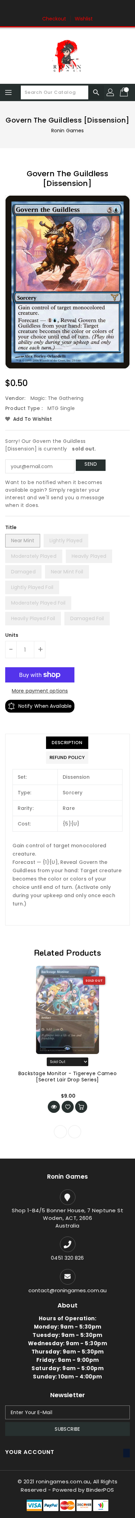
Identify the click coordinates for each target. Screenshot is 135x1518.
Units (12, 635)
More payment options (40, 690)
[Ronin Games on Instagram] (67, 8)
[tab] (67, 742)
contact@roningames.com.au (67, 1290)
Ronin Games (67, 130)
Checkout (54, 18)
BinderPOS (100, 1489)
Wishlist (84, 18)
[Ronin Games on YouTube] (80, 8)
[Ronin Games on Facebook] (54, 8)
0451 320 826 (67, 1257)
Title (11, 527)
